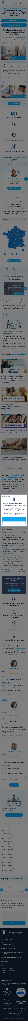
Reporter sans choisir (6, 496)
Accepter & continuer (14, 518)
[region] (14, 510)
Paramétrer (14, 523)
